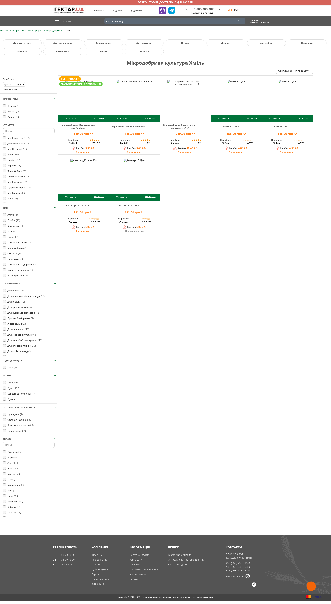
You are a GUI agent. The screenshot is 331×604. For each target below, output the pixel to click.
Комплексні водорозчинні (23, 264)
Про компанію (99, 559)
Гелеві (12, 236)
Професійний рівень (20, 318)
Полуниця (307, 43)
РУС (236, 10)
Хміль (12, 84)
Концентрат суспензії (21, 393)
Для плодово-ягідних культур (26, 296)
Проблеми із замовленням (144, 569)
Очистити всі (10, 89)
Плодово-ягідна (19, 176)
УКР (230, 10)
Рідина (12, 399)
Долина (13, 106)
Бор (12, 457)
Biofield (13, 111)
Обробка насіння (19, 419)
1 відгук (146, 142)
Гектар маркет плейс (179, 554)
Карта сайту (136, 559)
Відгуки (134, 579)
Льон (12, 198)
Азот (13, 462)
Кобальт (14, 507)
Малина (22, 51)
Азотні (13, 214)
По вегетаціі (16, 430)
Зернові (14, 165)
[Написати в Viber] (247, 577)
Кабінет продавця (178, 564)
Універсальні (17, 323)
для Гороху (16, 193)
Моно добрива (18, 247)
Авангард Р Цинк (129, 205)
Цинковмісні (15, 258)
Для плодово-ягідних (21, 345)
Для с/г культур (18, 329)
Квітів (12, 367)
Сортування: (293, 70)
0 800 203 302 (234, 554)
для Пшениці (17, 149)
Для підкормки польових (23, 312)
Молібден (15, 501)
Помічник (135, 564)
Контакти (96, 564)
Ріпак (13, 154)
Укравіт (13, 117)
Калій (12, 479)
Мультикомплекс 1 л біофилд (129, 126)
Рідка (13, 388)
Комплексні (63, 51)
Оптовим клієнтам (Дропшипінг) (186, 559)
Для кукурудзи (22, 43)
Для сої (225, 43)
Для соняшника (62, 43)
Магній (13, 473)
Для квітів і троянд (19, 351)
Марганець (16, 485)
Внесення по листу (20, 425)
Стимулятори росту (20, 270)
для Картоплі (17, 182)
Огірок (185, 43)
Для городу (16, 301)
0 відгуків (248, 142)
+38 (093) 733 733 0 (238, 570)
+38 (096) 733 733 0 (238, 563)
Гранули (13, 382)
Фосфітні (14, 253)
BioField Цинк (231, 126)
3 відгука (96, 142)
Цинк (12, 496)
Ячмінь (13, 160)
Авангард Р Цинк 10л (78, 205)
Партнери (96, 574)
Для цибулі (266, 43)
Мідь (12, 490)
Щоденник (97, 554)
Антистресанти (17, 275)
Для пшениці (103, 43)
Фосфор (14, 451)
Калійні (13, 220)
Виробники (97, 583)
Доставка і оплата (139, 554)
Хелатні (144, 51)
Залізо (13, 468)
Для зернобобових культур (24, 340)
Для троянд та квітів (20, 307)
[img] (83, 98)
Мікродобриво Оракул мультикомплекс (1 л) (180, 126)
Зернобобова (17, 171)
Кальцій (14, 512)
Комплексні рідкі (19, 242)
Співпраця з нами (101, 579)
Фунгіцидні (15, 414)
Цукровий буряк (19, 187)
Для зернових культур (22, 334)
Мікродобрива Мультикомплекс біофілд (78, 126)
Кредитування (138, 574)
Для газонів (15, 290)
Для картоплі (144, 43)
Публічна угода (99, 569)
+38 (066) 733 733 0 (238, 567)
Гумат (103, 51)
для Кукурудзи (18, 138)
